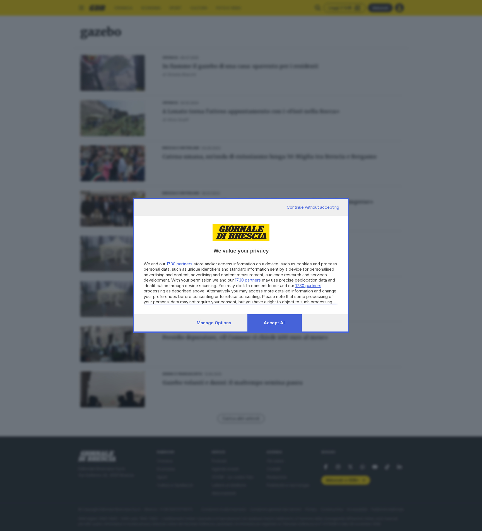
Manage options (214, 322)
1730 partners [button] (179, 263)
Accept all (275, 322)
